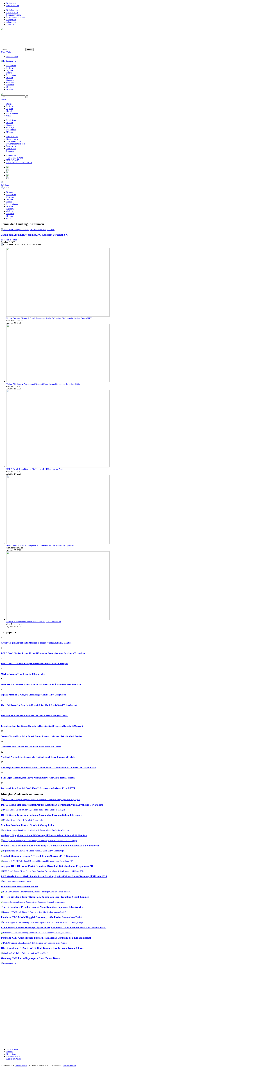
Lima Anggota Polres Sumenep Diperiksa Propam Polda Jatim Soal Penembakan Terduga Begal (53, 927)
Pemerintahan (12, 113)
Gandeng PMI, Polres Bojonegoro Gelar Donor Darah (30, 958)
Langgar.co (11, 20)
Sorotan (13, 240)
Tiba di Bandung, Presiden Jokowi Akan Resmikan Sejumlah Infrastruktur (42, 907)
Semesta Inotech (69, 1066)
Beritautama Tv (12, 5)
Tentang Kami (12, 1049)
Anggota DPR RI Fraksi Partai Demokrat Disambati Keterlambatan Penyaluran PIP (47, 866)
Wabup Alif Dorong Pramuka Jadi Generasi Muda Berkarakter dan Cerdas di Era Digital (43, 384)
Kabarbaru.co (12, 12)
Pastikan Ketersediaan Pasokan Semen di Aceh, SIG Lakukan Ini (33, 622)
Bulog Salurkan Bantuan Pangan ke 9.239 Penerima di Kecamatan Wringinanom (40, 545)
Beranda (9, 104)
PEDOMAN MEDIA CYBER (19, 162)
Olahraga (10, 127)
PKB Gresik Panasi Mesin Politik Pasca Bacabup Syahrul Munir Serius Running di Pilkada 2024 (54, 876)
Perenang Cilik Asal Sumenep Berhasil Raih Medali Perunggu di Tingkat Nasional (46, 937)
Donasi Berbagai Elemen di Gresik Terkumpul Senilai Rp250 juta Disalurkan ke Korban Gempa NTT (49, 318)
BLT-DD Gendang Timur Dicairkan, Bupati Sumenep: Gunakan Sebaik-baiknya (45, 896)
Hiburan (9, 132)
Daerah (9, 111)
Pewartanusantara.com (15, 17)
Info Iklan (5, 185)
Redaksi (9, 1052)
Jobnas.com (11, 22)
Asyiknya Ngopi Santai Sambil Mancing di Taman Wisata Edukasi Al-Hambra (44, 835)
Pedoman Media (13, 1056)
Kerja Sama (11, 1054)
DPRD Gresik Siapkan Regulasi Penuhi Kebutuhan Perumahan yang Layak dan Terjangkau (52, 804)
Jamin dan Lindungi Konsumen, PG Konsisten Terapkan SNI (34, 234)
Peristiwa (10, 106)
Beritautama (11, 3)
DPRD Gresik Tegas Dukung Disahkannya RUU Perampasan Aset (34, 469)
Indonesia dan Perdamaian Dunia (19, 886)
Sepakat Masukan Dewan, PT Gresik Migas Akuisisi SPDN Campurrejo (40, 856)
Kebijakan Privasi (13, 1059)
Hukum (9, 122)
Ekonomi (10, 125)
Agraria (9, 108)
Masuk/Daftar (12, 57)
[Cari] (27, 96)
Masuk (4, 99)
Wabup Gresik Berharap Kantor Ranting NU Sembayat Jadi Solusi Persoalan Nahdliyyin (50, 845)
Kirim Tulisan (7, 52)
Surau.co (10, 24)
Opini (8, 116)
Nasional (10, 213)
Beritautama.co (21, 1066)
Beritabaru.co (12, 10)
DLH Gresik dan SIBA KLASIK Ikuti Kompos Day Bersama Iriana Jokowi (42, 948)
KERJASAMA (12, 160)
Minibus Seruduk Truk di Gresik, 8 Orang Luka (27, 825)
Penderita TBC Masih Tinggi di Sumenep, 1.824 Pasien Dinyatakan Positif (41, 917)
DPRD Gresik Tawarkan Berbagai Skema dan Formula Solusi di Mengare (41, 815)
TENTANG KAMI (14, 158)
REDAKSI (11, 155)
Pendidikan (11, 120)
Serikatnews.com (13, 15)
